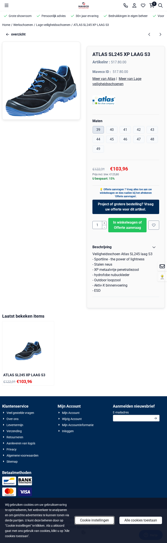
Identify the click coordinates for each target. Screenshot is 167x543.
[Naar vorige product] (149, 34)
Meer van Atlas (103, 79)
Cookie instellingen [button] (94, 520)
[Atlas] (125, 100)
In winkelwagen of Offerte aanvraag (127, 225)
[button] (6, 5)
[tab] (125, 247)
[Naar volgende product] (160, 34)
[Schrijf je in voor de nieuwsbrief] (155, 418)
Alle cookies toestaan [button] (140, 520)
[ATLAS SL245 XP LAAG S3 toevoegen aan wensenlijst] (153, 225)
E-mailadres (136, 412)
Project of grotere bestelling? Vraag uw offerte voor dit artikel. (126, 206)
